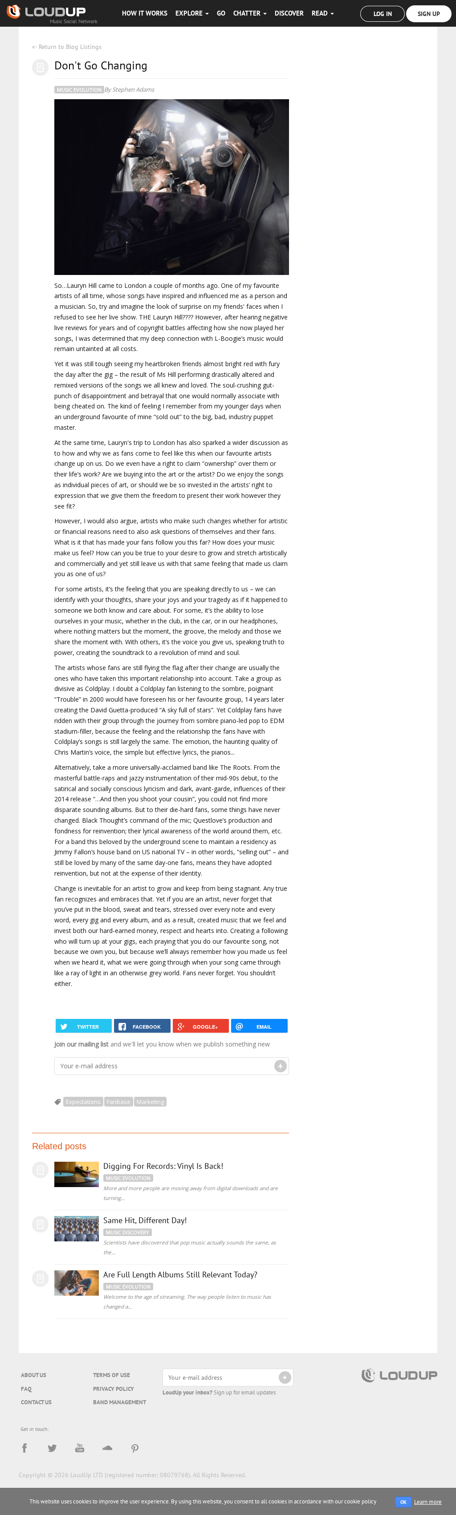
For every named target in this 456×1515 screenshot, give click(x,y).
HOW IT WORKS (144, 13)
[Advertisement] (369, 115)
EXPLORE (189, 13)
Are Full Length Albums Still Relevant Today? (180, 1274)
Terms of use (111, 1375)
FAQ (26, 1389)
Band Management (119, 1402)
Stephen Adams (133, 89)
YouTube (80, 1448)
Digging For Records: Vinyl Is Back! (163, 1166)
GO (221, 13)
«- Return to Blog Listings (67, 47)
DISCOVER (289, 13)
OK (403, 1502)
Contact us (36, 1402)
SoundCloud (107, 1448)
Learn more (428, 1502)
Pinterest (135, 1448)
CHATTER (247, 13)
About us (33, 1375)
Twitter (52, 1448)
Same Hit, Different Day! (145, 1220)
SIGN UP (429, 14)
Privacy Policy (113, 1389)
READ (321, 13)
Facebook (24, 1448)
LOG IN (383, 14)
